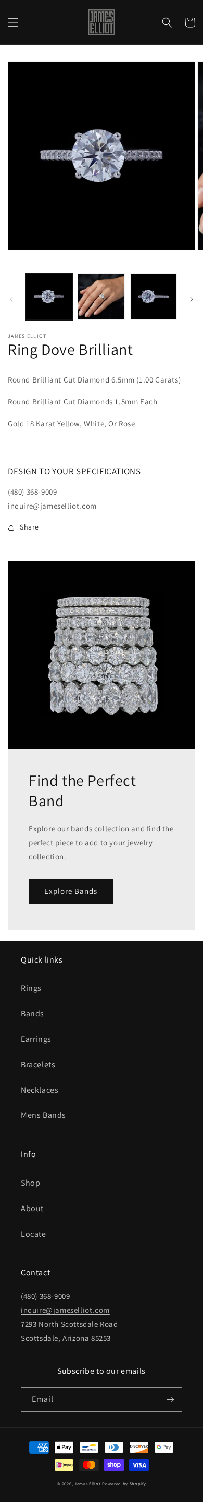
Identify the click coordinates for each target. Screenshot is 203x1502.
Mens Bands (43, 1115)
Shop (30, 1182)
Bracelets (38, 1064)
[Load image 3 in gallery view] (153, 296)
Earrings (36, 1038)
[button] (13, 22)
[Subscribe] (170, 1399)
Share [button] (29, 527)
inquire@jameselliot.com (65, 1310)
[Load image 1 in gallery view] (49, 296)
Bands (32, 1013)
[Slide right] (191, 299)
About (32, 1208)
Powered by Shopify (124, 1483)
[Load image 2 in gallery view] (101, 296)
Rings (31, 987)
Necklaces (39, 1090)
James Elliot (87, 1483)
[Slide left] (11, 299)
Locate (33, 1233)
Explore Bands (70, 891)
